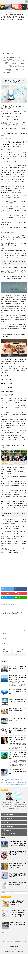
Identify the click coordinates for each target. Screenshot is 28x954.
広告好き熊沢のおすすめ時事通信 (14, 949)
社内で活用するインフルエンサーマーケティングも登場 (15, 70)
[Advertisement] (14, 35)
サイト (4, 643)
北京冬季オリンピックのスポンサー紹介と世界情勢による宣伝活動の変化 (17, 875)
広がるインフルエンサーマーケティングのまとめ (14, 73)
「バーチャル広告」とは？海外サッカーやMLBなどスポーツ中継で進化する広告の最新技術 (17, 843)
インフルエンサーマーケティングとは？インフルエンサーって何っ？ (14, 58)
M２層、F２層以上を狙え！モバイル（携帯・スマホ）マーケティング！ (17, 902)
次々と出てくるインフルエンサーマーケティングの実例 (14, 61)
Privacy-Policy (18, 941)
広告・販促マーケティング (16, 604)
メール (5, 638)
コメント (5, 616)
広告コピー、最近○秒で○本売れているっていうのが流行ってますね (17, 691)
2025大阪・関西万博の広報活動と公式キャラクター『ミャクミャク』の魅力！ (17, 852)
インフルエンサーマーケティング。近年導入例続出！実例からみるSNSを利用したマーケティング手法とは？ (17, 914)
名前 (4, 633)
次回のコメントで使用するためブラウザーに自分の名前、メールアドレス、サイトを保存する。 (14, 650)
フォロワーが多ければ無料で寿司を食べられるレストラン (15, 67)
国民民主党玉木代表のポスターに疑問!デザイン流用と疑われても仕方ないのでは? (17, 865)
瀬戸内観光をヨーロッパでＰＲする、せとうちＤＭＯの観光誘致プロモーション (17, 677)
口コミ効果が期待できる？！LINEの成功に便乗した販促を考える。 (17, 771)
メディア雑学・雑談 (6, 604)
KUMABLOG (14, 946)
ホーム (4, 941)
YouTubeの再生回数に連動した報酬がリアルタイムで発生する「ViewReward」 (15, 64)
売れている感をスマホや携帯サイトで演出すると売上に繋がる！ (17, 668)
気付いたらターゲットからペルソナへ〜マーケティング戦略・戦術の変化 (17, 739)
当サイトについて (10, 941)
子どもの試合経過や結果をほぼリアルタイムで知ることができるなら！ (17, 730)
